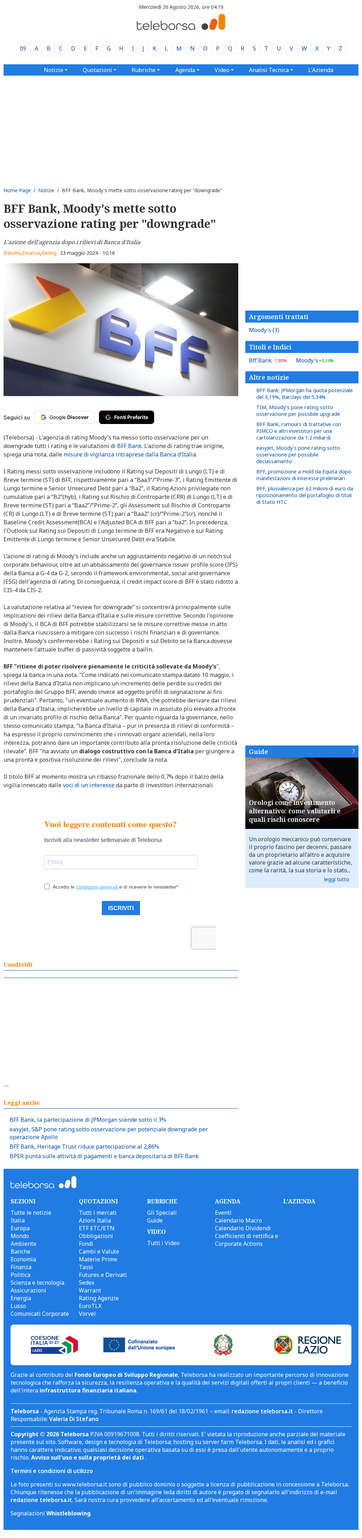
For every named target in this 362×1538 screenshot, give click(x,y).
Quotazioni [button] (97, 70)
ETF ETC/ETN (97, 1228)
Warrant (90, 1290)
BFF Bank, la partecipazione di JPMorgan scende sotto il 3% (88, 1120)
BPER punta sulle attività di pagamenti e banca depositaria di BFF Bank (104, 1156)
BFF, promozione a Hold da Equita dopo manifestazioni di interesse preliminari (303, 475)
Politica (20, 1275)
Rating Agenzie (99, 1298)
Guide (258, 751)
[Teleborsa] (181, 28)
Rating (49, 252)
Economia (23, 1259)
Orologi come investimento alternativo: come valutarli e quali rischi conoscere (294, 811)
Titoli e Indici (270, 347)
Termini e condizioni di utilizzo (52, 1471)
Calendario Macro (238, 1220)
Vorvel (87, 1314)
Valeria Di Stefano (74, 1419)
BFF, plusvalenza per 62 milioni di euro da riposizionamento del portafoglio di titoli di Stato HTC (304, 495)
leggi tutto (336, 879)
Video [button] (222, 70)
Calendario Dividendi (243, 1228)
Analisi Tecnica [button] (269, 70)
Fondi (86, 1244)
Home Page (17, 190)
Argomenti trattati (278, 316)
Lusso (18, 1306)
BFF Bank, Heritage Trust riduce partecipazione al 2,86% (84, 1146)
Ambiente (23, 1244)
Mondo (20, 1236)
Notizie (46, 190)
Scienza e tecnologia (37, 1282)
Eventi (223, 1212)
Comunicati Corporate (40, 1314)
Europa (20, 1228)
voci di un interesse (89, 785)
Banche (12, 252)
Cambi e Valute (99, 1251)
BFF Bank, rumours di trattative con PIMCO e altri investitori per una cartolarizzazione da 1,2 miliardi (298, 431)
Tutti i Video (163, 1243)
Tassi (86, 1267)
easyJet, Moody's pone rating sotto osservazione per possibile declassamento (298, 454)
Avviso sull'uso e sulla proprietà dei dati (88, 1457)
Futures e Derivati (103, 1275)
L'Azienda (320, 70)
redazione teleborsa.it (262, 1411)
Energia (21, 1298)
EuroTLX (90, 1306)
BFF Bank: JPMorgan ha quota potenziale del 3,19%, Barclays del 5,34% (304, 393)
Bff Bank (268, 360)
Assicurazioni (28, 1290)
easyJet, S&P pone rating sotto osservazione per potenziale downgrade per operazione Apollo (109, 1133)
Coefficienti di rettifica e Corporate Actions (246, 1240)
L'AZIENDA (299, 1201)
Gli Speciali (162, 1212)
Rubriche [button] (144, 70)
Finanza (31, 252)
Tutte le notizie (31, 1212)
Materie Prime (98, 1259)
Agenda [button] (185, 70)
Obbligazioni (96, 1236)
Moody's (264, 330)
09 (23, 48)
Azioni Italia (95, 1220)
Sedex (86, 1282)
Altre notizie (269, 377)
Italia (18, 1220)
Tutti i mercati (98, 1212)
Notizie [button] (53, 70)
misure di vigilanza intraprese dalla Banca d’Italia (130, 454)
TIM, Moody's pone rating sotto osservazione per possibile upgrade (298, 410)
